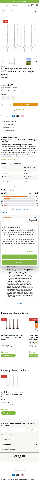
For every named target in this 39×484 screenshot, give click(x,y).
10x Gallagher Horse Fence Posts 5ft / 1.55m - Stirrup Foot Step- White (12, 394)
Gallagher (4, 66)
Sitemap (32, 479)
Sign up (32, 430)
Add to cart (25, 104)
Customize (18, 262)
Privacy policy (9, 434)
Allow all (19, 257)
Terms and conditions (12, 479)
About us (3, 479)
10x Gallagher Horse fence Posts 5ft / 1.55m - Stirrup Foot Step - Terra (12, 337)
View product (8, 355)
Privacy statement (23, 479)
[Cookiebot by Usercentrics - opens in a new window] (28, 220)
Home (2, 15)
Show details (29, 251)
